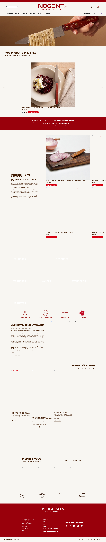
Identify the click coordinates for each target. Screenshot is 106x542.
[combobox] (12, 7)
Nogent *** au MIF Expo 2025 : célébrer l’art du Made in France (20, 413)
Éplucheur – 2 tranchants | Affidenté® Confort (59, 232)
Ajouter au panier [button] (51, 185)
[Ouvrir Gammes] (50, 14)
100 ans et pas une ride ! (61, 412)
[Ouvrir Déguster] (35, 14)
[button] (4, 87)
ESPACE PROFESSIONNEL (50, 531)
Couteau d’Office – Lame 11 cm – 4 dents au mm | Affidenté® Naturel (66, 180)
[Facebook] (67, 526)
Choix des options (33, 112)
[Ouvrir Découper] (28, 14)
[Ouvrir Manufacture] (90, 14)
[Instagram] (70, 526)
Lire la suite (14, 420)
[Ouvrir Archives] (43, 14)
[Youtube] (82, 526)
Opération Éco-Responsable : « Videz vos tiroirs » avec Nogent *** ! (42, 419)
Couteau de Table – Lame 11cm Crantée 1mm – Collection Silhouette (41, 107)
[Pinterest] (78, 526)
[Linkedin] (74, 526)
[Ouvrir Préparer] (20, 14)
